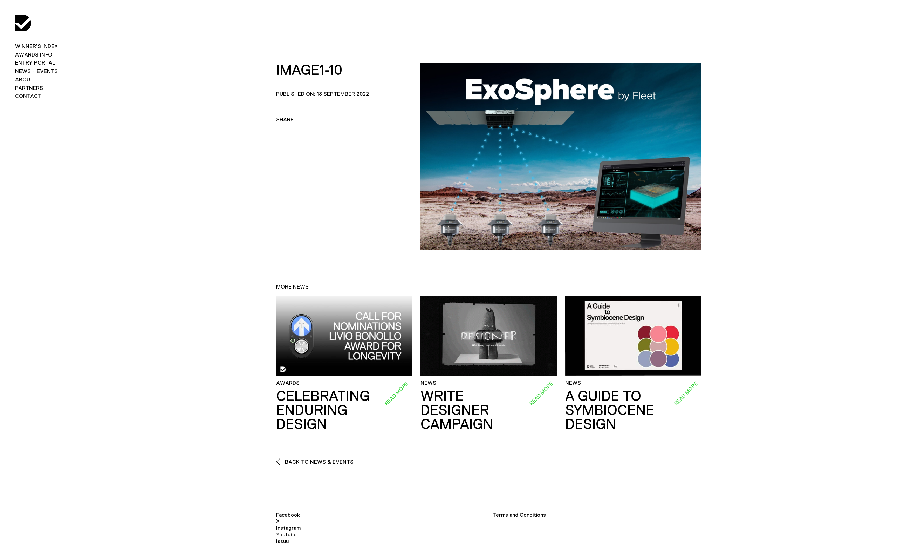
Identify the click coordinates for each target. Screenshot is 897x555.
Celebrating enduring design (323, 410)
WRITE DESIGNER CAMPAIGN (456, 410)
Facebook (288, 515)
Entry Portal (35, 63)
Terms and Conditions (519, 515)
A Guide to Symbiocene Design (609, 410)
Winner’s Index (36, 46)
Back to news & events (318, 462)
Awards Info (33, 55)
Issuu (282, 541)
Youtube (286, 534)
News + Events (36, 71)
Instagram (288, 528)
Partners (29, 88)
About (24, 79)
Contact (28, 96)
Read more (397, 393)
